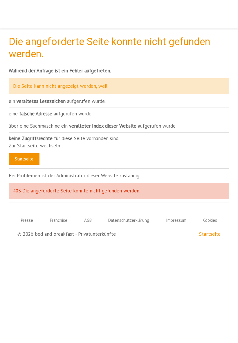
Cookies (210, 220)
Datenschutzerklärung (128, 220)
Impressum (176, 220)
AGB (88, 220)
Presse (27, 220)
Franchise (58, 220)
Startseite (24, 159)
